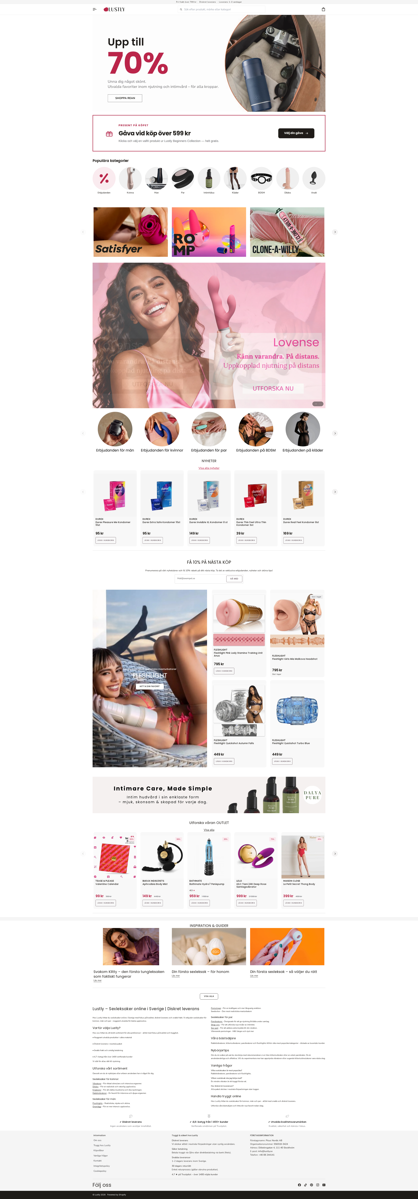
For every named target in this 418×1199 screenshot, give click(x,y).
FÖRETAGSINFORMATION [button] (261, 1135)
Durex (100, 519)
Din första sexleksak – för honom (200, 971)
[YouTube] (323, 1184)
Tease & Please (105, 881)
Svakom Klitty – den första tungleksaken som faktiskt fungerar (129, 974)
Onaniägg (97, 1106)
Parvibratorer (217, 1021)
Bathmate (195, 881)
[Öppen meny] (96, 9)
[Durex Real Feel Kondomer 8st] (302, 495)
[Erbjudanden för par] (209, 433)
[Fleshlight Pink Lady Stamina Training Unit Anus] (239, 620)
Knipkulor (97, 1090)
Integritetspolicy (102, 1165)
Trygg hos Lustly (102, 1145)
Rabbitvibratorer (100, 1093)
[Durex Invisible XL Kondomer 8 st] (209, 495)
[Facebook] (299, 1184)
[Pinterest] (311, 1184)
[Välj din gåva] (209, 133)
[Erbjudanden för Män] (115, 433)
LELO (239, 881)
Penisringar (216, 1008)
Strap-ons (215, 1024)
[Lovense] (209, 335)
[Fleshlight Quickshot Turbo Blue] (297, 710)
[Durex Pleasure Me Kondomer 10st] (115, 495)
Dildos (95, 1086)
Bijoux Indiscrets (153, 881)
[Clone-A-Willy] (287, 232)
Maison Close (291, 881)
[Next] (335, 232)
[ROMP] (209, 232)
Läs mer (98, 980)
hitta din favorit (150, 686)
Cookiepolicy (100, 1171)
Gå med (234, 578)
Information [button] (100, 1135)
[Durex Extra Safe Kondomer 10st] (162, 495)
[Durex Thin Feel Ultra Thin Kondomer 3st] (256, 495)
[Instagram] (317, 1184)
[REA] (209, 63)
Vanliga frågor (101, 1155)
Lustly (97, 1194)
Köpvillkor (99, 1150)
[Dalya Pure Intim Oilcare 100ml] (209, 795)
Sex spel (214, 1028)
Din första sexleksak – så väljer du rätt (283, 971)
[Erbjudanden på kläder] (302, 433)
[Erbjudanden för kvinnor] (162, 433)
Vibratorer (97, 1083)
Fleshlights (98, 1103)
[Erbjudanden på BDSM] (256, 433)
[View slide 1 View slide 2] (209, 335)
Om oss (97, 1140)
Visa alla (209, 996)
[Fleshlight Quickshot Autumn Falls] (239, 710)
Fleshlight (220, 650)
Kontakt (98, 1160)
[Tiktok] (305, 1184)
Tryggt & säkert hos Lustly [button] (185, 1135)
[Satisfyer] (131, 232)
